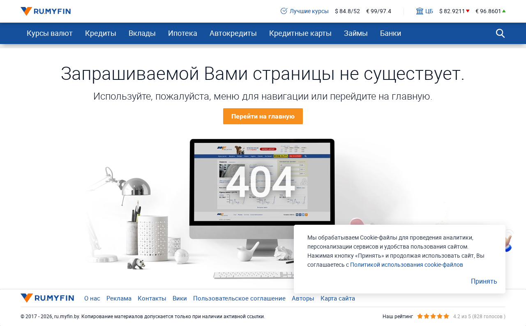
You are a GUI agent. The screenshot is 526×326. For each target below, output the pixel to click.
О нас (92, 298)
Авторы (303, 298)
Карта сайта (338, 298)
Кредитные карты (300, 33)
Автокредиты (233, 33)
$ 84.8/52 (347, 11)
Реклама (119, 298)
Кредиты (100, 33)
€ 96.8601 (488, 11)
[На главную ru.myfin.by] (47, 298)
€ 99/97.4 (378, 11)
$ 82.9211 (452, 11)
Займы (356, 33)
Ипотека (182, 33)
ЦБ (429, 11)
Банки (390, 33)
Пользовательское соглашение (239, 298)
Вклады (142, 33)
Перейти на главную (263, 116)
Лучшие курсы (309, 11)
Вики (180, 298)
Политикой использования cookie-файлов (406, 264)
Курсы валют (50, 33)
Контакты (152, 298)
